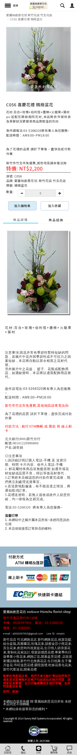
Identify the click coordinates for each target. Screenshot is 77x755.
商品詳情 (20, 220)
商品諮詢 (56, 220)
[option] (38, 59)
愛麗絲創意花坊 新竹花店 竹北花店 (29, 15)
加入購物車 (22, 206)
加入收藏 (54, 206)
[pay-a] (38, 577)
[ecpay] (38, 593)
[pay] (38, 560)
